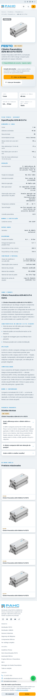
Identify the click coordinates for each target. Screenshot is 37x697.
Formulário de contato (10, 681)
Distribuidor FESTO (6, 627)
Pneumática (19, 12)
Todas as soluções (6, 668)
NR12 (2, 662)
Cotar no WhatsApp (20, 77)
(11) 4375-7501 (8, 675)
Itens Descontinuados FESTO (9, 653)
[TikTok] (35, 1)
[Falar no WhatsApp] (33, 678)
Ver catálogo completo (7, 642)
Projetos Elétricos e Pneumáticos (10, 659)
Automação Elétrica (7, 656)
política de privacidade (22, 690)
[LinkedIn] (30, 1)
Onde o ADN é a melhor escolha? (14, 453)
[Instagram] (25, 1)
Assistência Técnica (6, 650)
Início (3, 12)
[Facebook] (27, 1)
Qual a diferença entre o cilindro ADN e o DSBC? (16, 422)
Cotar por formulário (14, 82)
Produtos (10, 12)
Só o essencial (10, 694)
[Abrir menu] (24, 6)
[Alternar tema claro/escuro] (28, 6)
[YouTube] (32, 1)
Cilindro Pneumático (8, 14)
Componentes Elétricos (8, 639)
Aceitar (27, 694)
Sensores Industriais (7, 633)
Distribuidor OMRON (7, 630)
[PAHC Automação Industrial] (8, 6)
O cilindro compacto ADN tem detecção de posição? (17, 446)
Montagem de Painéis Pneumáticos (11, 665)
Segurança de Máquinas (8, 636)
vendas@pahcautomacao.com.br (13, 678)
